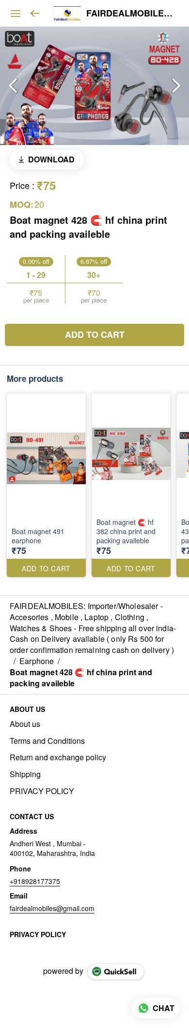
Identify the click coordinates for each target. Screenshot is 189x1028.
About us (25, 724)
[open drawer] (15, 13)
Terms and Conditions (47, 741)
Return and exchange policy (58, 757)
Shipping (25, 774)
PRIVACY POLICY (42, 791)
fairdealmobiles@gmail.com (52, 908)
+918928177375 (35, 881)
